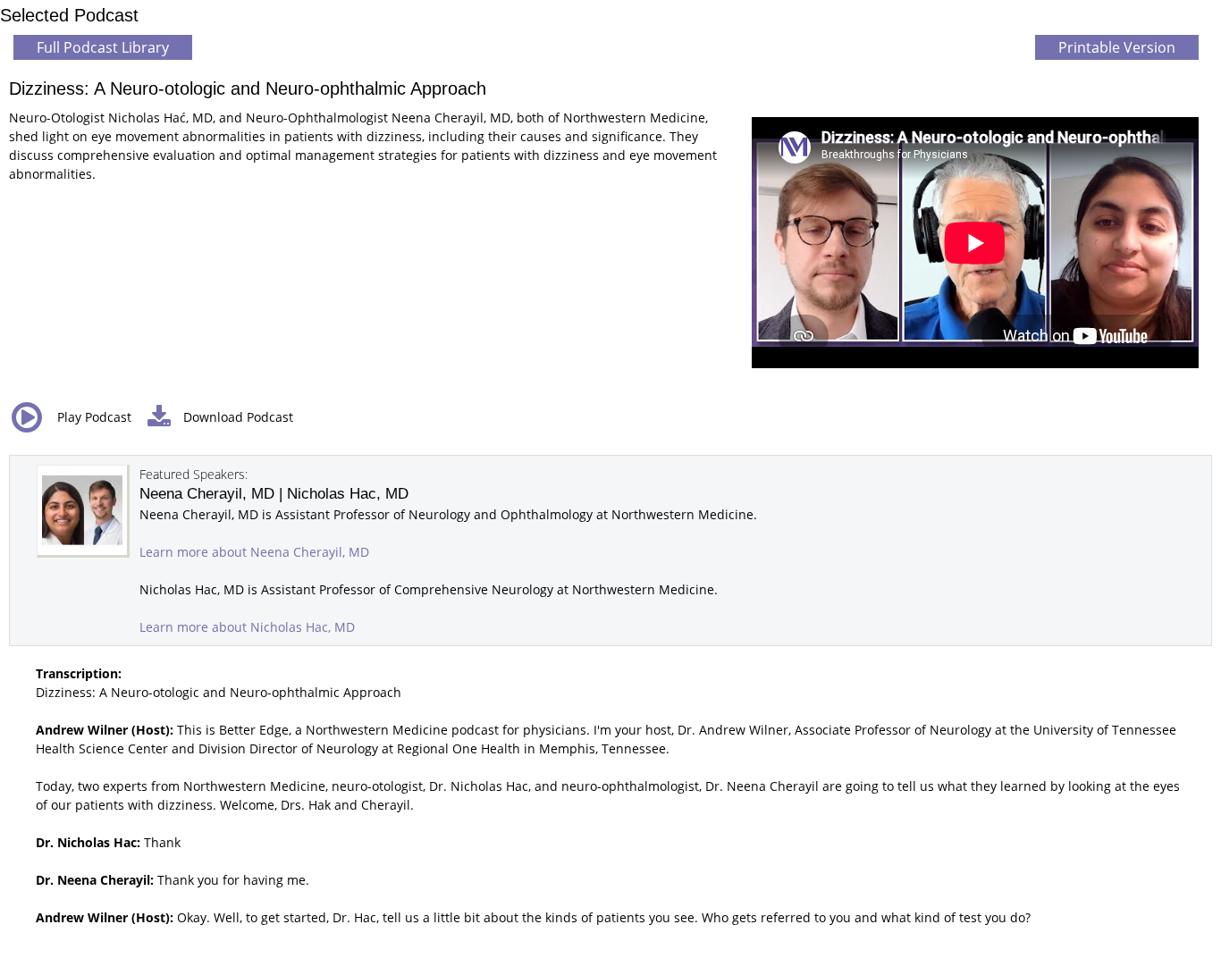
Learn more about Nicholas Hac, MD (247, 626)
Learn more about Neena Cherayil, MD (254, 551)
